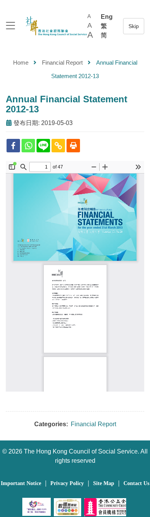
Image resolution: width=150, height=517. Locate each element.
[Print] (73, 145)
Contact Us (136, 483)
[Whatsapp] (28, 145)
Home (20, 62)
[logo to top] (10, 26)
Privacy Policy (67, 483)
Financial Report (62, 62)
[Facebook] (13, 145)
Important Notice (21, 483)
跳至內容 (133, 26)
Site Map (103, 483)
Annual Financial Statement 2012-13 (66, 104)
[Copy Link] (58, 145)
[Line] (43, 145)
